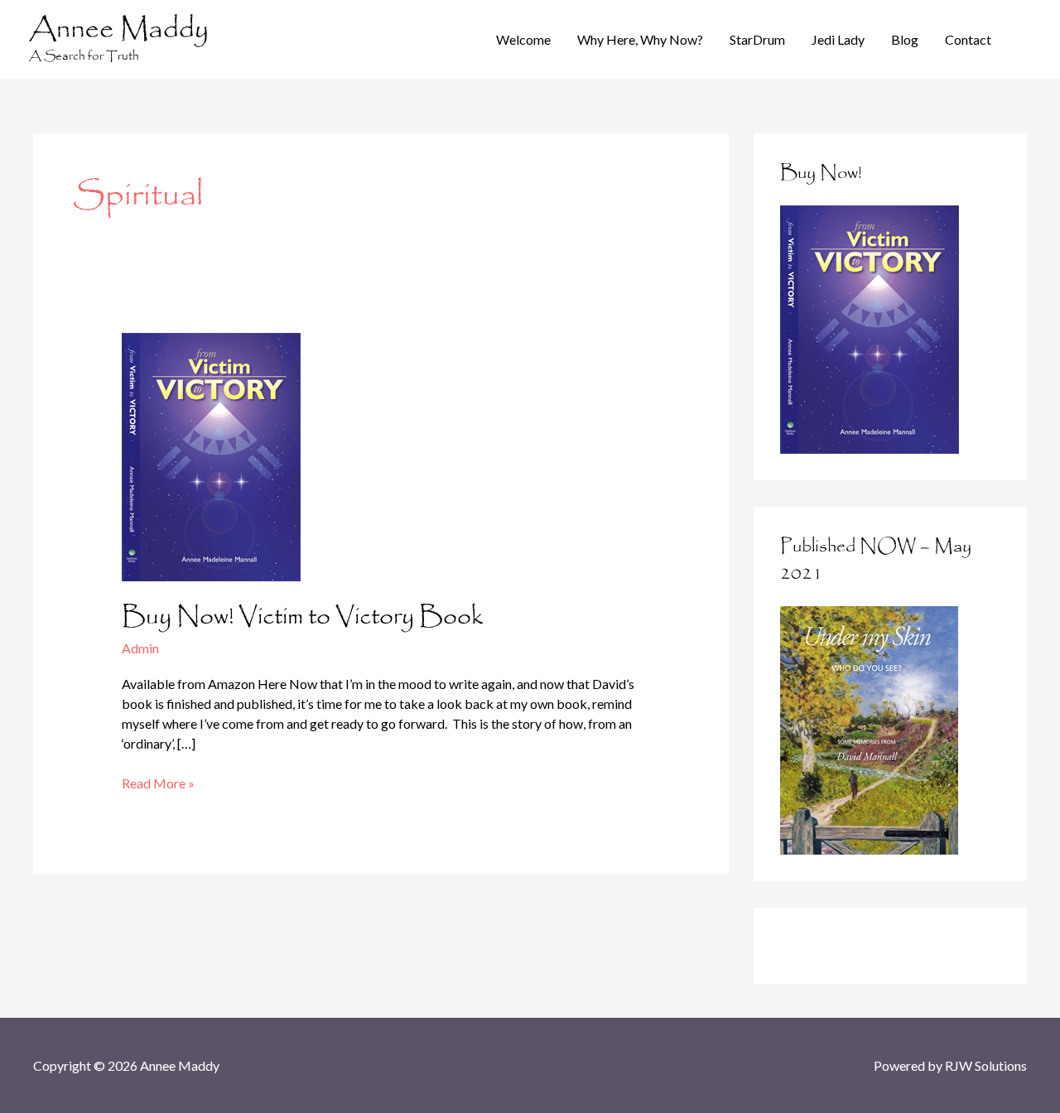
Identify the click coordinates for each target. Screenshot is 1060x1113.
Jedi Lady (838, 39)
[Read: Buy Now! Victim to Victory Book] (211, 455)
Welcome (523, 39)
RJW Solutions (986, 1065)
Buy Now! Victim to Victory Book (302, 617)
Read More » (158, 783)
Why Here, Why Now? (640, 39)
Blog (904, 39)
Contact (968, 39)
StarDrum (757, 39)
